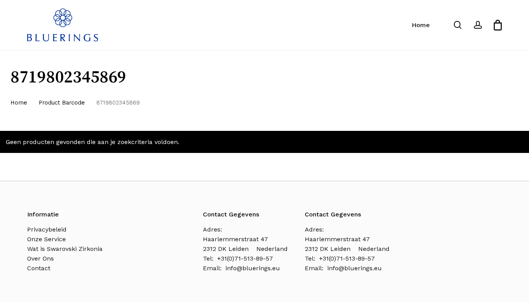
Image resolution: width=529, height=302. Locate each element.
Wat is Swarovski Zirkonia (65, 248)
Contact (38, 268)
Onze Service (46, 239)
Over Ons (40, 258)
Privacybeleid (47, 229)
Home (18, 102)
